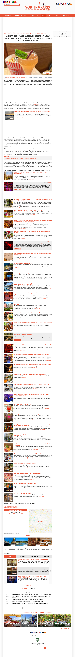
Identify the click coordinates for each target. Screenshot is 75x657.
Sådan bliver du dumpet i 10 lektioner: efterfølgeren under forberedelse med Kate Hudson (31, 597)
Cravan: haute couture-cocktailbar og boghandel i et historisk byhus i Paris (33, 560)
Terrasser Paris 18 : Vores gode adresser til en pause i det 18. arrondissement (62, 624)
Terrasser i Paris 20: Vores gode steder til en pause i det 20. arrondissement (29, 624)
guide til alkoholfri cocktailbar (14, 533)
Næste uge (46, 556)
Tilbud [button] (56, 15)
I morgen (22, 556)
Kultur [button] (33, 15)
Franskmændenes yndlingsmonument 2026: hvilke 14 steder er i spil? (28, 601)
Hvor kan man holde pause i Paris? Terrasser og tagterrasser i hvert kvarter (12, 624)
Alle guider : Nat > (65, 628)
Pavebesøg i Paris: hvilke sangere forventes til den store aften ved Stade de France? (31, 594)
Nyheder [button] (8, 15)
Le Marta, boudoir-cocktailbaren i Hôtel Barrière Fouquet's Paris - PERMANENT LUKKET (34, 548)
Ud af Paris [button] (65, 15)
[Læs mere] (25, 117)
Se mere (27, 608)
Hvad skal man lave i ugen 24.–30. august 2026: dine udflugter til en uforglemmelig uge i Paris (22, 548)
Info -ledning (25, 588)
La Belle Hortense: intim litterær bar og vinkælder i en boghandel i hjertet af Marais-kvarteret (33, 568)
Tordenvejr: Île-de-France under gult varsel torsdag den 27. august (27, 599)
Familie (49, 15)
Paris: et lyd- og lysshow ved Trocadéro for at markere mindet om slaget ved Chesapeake (30, 604)
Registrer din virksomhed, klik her (10, 506)
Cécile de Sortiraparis (20, 77)
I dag (10, 556)
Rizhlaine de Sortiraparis (11, 77)
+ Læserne (32, 588)
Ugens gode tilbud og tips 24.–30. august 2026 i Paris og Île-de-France (20, 158)
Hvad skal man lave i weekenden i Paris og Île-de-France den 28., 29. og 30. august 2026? (10, 548)
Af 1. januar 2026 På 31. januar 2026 (16, 513)
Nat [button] (43, 15)
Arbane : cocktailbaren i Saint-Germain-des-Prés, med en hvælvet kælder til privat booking (32, 577)
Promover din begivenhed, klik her (11, 507)
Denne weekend (34, 556)
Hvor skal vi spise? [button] (20, 15)
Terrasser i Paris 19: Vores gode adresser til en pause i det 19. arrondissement (45, 624)
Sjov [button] (38, 15)
